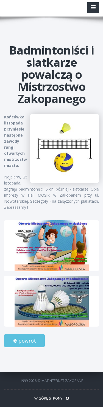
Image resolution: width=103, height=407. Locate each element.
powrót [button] (26, 340)
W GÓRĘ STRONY (48, 398)
